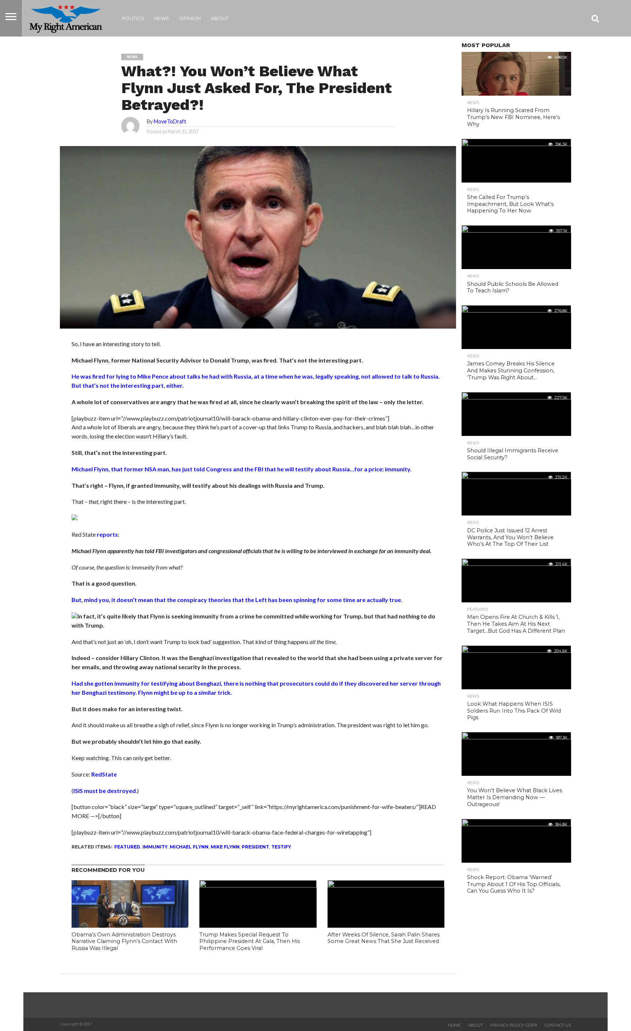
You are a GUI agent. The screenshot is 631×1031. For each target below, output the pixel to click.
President (255, 847)
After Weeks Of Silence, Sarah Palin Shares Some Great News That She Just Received (384, 938)
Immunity (155, 847)
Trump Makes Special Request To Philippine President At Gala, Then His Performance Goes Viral (249, 941)
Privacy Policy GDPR (513, 1025)
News (161, 18)
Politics (133, 18)
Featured (127, 847)
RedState (104, 774)
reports (107, 534)
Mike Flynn (225, 847)
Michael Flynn (189, 847)
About (220, 18)
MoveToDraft (170, 121)
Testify (281, 847)
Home (454, 1025)
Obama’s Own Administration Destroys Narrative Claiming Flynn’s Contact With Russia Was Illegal (124, 941)
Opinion (190, 18)
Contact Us (557, 1025)
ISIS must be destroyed (104, 790)
